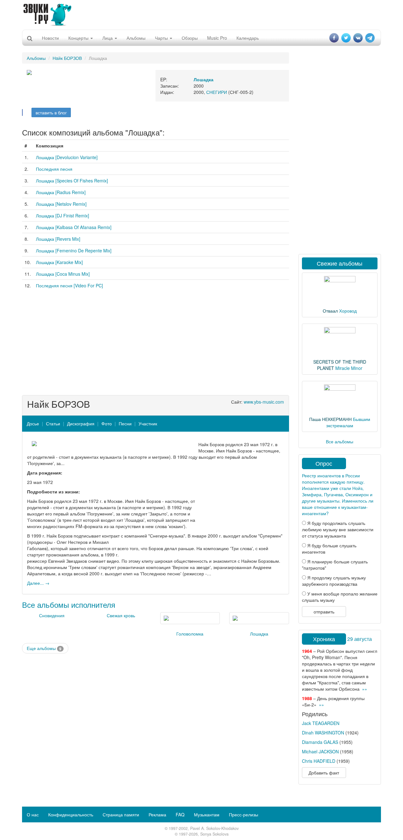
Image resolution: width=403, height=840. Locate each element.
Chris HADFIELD (318, 761)
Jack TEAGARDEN (320, 723)
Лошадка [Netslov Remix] (61, 204)
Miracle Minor (348, 368)
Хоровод (348, 311)
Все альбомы (339, 441)
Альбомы (136, 38)
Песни (125, 423)
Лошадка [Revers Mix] (58, 239)
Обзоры (190, 38)
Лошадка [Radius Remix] (61, 192)
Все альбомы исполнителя (68, 604)
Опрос (323, 463)
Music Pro (217, 38)
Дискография (80, 423)
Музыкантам (206, 814)
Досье (33, 423)
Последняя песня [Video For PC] (69, 285)
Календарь (247, 38)
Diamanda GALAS (320, 742)
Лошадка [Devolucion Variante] (67, 157)
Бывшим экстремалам (348, 422)
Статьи (53, 423)
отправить (324, 611)
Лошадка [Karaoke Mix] (59, 262)
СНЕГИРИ (216, 92)
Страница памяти (121, 814)
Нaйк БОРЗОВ (67, 58)
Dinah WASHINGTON (323, 732)
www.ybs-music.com (264, 402)
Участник (148, 423)
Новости (50, 38)
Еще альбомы (44, 648)
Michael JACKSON (320, 751)
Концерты (79, 38)
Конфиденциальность (70, 814)
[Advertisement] (201, 14)
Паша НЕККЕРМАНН (330, 419)
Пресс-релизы (243, 814)
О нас (33, 814)
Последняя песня (54, 169)
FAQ (180, 814)
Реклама (157, 814)
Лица (108, 38)
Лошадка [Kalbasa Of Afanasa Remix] (73, 227)
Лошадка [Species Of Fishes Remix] (72, 180)
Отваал (330, 311)
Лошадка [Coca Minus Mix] (63, 274)
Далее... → (38, 583)
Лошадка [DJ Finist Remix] (62, 215)
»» (364, 689)
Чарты (162, 38)
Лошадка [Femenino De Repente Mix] (73, 250)
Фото (106, 423)
